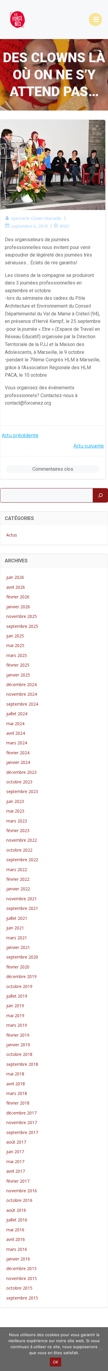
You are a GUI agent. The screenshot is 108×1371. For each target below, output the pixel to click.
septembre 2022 (22, 859)
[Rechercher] (100, 495)
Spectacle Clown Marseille (36, 218)
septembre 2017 (22, 1132)
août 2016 (16, 1210)
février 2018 (17, 1103)
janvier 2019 (18, 1044)
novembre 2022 (21, 840)
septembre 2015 (22, 1298)
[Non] (101, 1349)
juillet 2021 (16, 918)
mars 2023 (16, 821)
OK (55, 1362)
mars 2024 (16, 743)
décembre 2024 (21, 684)
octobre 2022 (19, 850)
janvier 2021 (18, 947)
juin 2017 (15, 1151)
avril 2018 (15, 1084)
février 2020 (17, 967)
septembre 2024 (22, 704)
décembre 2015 (21, 1268)
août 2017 (16, 1142)
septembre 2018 (22, 1064)
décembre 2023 (21, 772)
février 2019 (17, 1035)
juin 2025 (15, 636)
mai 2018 (15, 1074)
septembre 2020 (22, 957)
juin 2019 (15, 1005)
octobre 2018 (19, 1054)
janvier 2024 (18, 762)
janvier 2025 (18, 675)
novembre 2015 (21, 1278)
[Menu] (95, 19)
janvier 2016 (18, 1259)
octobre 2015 (19, 1288)
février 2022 (17, 879)
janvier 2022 (18, 889)
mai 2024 (15, 723)
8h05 (64, 226)
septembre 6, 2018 (29, 226)
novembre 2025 (21, 616)
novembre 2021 (21, 898)
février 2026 (17, 597)
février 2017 (17, 1181)
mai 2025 (15, 645)
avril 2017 (15, 1171)
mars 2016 (16, 1249)
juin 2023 (15, 801)
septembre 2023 (22, 791)
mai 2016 (15, 1230)
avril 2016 (15, 1239)
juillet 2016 (16, 1220)
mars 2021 (16, 938)
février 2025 (17, 665)
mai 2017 (15, 1161)
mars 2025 (16, 655)
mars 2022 (16, 869)
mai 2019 (15, 1015)
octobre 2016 (19, 1200)
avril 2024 (15, 733)
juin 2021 (15, 928)
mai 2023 (15, 811)
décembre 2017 (21, 1113)
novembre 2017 (21, 1122)
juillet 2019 (16, 996)
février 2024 (17, 752)
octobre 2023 (19, 782)
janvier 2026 (18, 607)
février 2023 (17, 830)
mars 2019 (16, 1025)
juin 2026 (15, 577)
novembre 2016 (21, 1190)
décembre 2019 (21, 976)
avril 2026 (15, 587)
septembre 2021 (22, 908)
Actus (11, 535)
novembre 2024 (21, 694)
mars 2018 (16, 1093)
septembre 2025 (22, 626)
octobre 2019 (19, 986)
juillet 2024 (16, 713)
